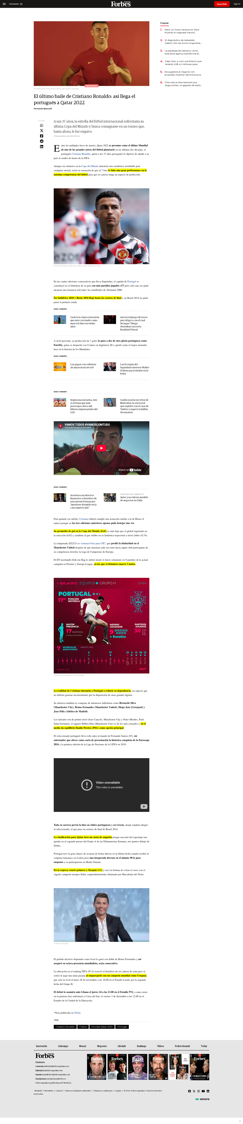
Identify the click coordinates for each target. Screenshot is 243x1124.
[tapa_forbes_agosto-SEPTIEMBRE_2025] (199, 1067)
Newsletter (48, 1091)
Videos (160, 1046)
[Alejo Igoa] (137, 1067)
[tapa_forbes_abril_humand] (117, 1067)
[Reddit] (42, 141)
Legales (118, 1091)
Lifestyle (122, 1046)
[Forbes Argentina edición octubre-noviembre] (179, 1067)
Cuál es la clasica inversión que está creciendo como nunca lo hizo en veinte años (84, 322)
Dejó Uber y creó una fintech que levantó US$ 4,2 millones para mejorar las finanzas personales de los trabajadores (183, 63)
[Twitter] (42, 130)
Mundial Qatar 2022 (102, 1026)
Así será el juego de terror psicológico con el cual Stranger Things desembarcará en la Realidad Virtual (134, 323)
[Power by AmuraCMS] (202, 1099)
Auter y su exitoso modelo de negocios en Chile (134, 499)
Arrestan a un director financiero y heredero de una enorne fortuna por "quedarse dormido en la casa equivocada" (83, 501)
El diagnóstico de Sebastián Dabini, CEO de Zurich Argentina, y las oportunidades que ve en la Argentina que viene (183, 42)
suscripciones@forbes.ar (56, 1079)
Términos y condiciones (102, 1091)
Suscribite (222, 4)
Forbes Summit (182, 1046)
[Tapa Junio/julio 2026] (96, 1067)
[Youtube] (203, 1091)
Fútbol (83, 1026)
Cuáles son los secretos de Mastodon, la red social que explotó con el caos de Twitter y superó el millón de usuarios (134, 406)
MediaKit (38, 1091)
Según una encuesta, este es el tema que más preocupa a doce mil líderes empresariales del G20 (83, 406)
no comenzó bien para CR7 (91, 543)
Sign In (237, 4)
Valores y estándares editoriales (78, 1091)
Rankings (141, 1046)
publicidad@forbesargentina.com (56, 1066)
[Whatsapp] (42, 125)
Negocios (102, 1046)
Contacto (59, 1091)
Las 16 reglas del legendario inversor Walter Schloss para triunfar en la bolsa (134, 369)
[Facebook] (42, 136)
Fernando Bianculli (43, 109)
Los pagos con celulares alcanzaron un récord (83, 366)
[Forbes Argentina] (121, 3)
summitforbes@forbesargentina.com (56, 1075)
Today (204, 1046)
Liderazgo (63, 1046)
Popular (164, 23)
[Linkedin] (42, 146)
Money (82, 1046)
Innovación (41, 1046)
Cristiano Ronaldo (81, 153)
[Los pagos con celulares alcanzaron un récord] (60, 366)
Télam (77, 1012)
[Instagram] (198, 1091)
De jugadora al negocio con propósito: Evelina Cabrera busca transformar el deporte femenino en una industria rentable (183, 73)
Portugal (131, 281)
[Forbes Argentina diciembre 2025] (158, 1067)
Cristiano (84, 518)
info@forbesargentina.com (52, 1071)
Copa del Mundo (89, 166)
